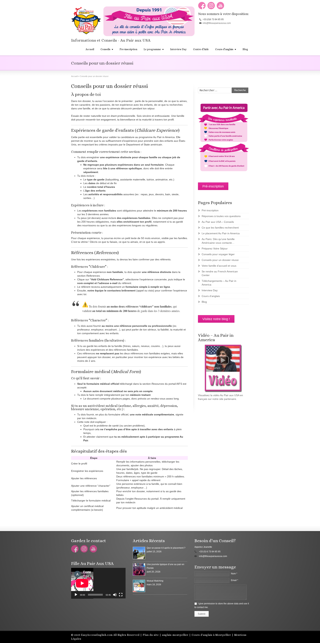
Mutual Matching (155, 581)
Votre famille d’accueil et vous (219, 265)
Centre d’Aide (201, 49)
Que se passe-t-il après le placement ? (166, 548)
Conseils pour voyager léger (218, 254)
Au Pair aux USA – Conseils (218, 221)
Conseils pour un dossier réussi (220, 259)
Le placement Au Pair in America (221, 233)
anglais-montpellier (175, 634)
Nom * (234, 573)
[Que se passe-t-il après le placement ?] (139, 553)
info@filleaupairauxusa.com (217, 23)
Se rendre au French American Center (220, 273)
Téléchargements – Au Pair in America (219, 282)
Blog (245, 49)
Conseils (105, 49)
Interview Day (178, 49)
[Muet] (115, 595)
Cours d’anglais (224, 49)
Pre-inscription (128, 49)
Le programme (152, 49)
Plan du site (151, 634)
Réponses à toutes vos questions (221, 216)
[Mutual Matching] (139, 586)
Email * (234, 580)
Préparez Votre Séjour (215, 248)
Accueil (90, 49)
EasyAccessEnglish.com (97, 634)
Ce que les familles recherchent (220, 227)
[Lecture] (76, 595)
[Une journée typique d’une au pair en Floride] (139, 569)
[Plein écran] (121, 595)
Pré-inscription (210, 210)
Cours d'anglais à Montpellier (211, 634)
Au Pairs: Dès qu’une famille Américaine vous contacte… (218, 241)
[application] (98, 583)
